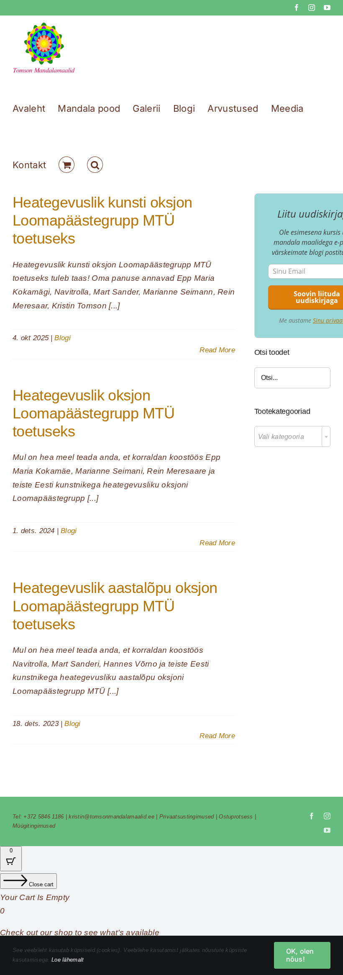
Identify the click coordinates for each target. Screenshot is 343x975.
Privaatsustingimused (186, 816)
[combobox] (292, 436)
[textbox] (292, 436)
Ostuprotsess (236, 816)
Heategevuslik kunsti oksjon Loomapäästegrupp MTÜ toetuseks (102, 220)
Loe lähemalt (67, 960)
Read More (217, 350)
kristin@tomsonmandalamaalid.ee (111, 816)
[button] (95, 164)
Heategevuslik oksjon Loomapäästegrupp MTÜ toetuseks (93, 413)
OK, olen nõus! (300, 955)
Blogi (62, 338)
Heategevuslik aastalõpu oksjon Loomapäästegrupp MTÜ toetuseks (115, 605)
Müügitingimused (34, 826)
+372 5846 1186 (43, 816)
